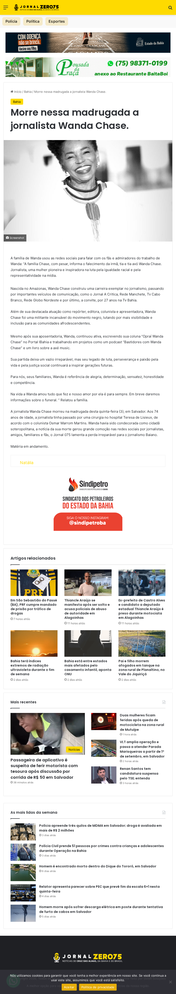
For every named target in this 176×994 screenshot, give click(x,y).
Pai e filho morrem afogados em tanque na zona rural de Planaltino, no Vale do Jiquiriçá (141, 667)
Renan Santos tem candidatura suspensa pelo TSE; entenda (139, 773)
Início (17, 91)
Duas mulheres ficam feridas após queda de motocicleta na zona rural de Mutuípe (142, 722)
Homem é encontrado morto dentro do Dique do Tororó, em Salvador (97, 866)
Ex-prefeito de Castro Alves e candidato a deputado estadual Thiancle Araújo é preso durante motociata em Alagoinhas (141, 609)
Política (32, 21)
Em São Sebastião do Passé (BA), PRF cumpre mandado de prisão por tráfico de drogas (34, 607)
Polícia (11, 21)
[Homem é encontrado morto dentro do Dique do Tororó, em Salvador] (23, 872)
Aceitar (69, 987)
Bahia (28, 91)
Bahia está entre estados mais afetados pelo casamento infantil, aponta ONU (87, 667)
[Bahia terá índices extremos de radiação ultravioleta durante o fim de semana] (34, 643)
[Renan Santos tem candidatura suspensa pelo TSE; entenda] (103, 775)
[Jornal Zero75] (37, 7)
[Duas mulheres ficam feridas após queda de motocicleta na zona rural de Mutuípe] (103, 721)
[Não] (170, 982)
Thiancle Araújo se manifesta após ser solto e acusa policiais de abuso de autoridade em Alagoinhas (87, 609)
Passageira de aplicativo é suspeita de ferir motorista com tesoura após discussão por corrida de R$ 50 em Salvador (44, 768)
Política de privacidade (98, 987)
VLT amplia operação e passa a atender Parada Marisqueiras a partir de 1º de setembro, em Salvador (142, 749)
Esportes (57, 21)
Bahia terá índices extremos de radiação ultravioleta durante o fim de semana (32, 667)
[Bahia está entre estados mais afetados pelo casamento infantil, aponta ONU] (87, 643)
